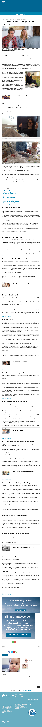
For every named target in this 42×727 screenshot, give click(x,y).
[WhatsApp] (16, 652)
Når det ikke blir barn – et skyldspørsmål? (21, 283)
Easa (29, 676)
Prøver (3, 19)
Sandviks (3, 700)
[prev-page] (2, 682)
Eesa (3, 673)
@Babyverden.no (27, 690)
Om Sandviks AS (31, 701)
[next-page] (4, 682)
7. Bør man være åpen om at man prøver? (9, 198)
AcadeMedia (11, 705)
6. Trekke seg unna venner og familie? (9, 197)
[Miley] (25, 660)
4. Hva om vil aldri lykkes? (6, 194)
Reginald (30, 670)
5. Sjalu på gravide (5, 196)
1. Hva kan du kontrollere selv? (7, 190)
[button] (38, 2)
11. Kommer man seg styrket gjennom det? (10, 204)
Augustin (38, 647)
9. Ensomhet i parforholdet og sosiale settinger (10, 201)
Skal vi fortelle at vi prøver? (18, 430)
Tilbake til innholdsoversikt (6, 255)
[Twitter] (12, 652)
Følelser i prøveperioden (8, 19)
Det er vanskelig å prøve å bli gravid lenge (21, 95)
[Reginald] (25, 672)
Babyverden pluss (8, 10)
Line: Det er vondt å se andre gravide (20, 361)
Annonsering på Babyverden (33, 699)
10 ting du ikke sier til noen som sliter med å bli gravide (23, 471)
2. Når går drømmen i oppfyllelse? (8, 192)
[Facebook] (9, 652)
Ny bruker (29, 704)
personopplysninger (5, 719)
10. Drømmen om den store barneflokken (9, 202)
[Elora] (25, 666)
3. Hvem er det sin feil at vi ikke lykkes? (9, 193)
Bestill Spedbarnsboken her (21, 14)
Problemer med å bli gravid (12, 50)
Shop (3, 10)
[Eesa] (11, 665)
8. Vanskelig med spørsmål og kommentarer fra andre (12, 200)
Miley (29, 659)
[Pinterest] (14, 652)
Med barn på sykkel (5, 647)
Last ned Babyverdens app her (7, 594)
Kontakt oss (30, 702)
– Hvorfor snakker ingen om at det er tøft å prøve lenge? (24, 547)
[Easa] (25, 678)
